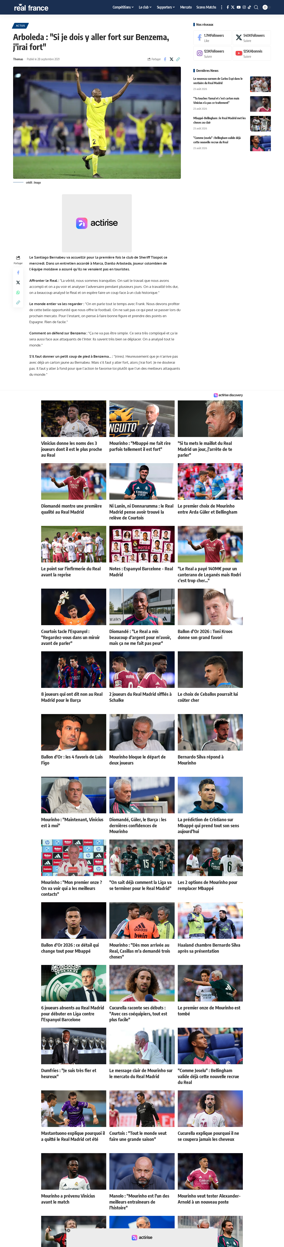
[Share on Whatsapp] (18, 292)
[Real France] (40, 7)
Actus (20, 25)
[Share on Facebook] (165, 59)
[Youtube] (252, 53)
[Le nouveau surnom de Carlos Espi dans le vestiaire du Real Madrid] (260, 84)
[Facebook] (228, 7)
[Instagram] (244, 7)
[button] (222, 7)
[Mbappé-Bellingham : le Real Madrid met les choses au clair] (260, 123)
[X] (233, 7)
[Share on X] (171, 59)
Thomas (18, 59)
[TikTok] (249, 7)
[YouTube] (239, 7)
